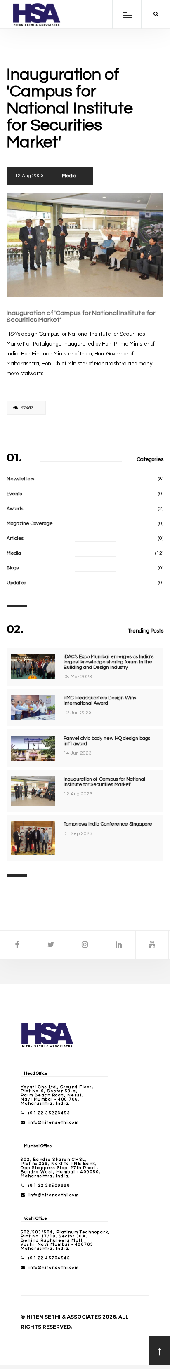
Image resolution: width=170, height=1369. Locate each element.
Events (14, 493)
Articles (15, 538)
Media (69, 176)
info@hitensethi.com (53, 1122)
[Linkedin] (119, 945)
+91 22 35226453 (49, 1113)
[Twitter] (50, 945)
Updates (16, 583)
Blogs (13, 568)
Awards (15, 508)
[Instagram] (85, 945)
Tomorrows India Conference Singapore (108, 824)
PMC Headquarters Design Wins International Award (100, 700)
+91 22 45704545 (49, 1258)
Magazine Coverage (30, 523)
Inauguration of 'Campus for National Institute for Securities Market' (104, 781)
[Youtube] (152, 945)
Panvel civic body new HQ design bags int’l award (107, 741)
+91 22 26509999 (49, 1185)
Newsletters (20, 479)
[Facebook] (17, 945)
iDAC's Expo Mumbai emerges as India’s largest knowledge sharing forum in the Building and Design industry (108, 662)
